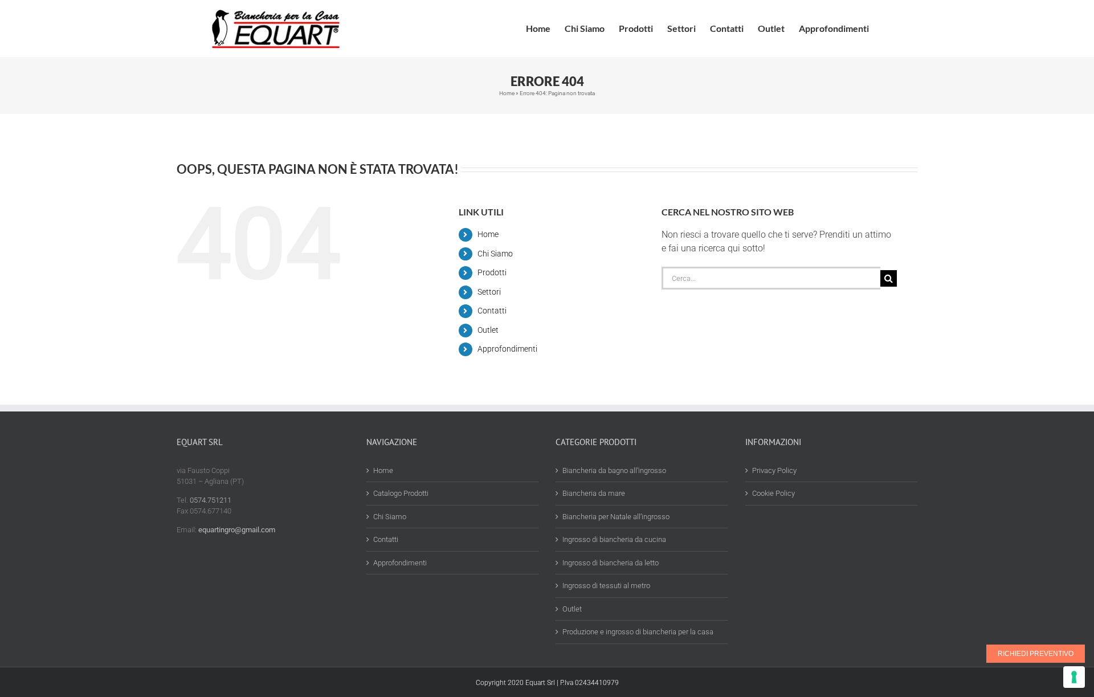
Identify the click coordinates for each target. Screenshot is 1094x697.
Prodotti (492, 272)
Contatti (492, 310)
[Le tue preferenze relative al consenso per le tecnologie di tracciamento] (1074, 677)
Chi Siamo (495, 253)
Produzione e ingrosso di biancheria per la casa (637, 631)
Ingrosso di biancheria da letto (610, 563)
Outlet (488, 330)
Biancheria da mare (593, 493)
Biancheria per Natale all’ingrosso (616, 516)
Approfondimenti (507, 348)
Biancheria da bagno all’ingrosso (614, 470)
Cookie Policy (773, 493)
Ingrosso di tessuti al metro (606, 585)
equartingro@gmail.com (236, 529)
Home (507, 93)
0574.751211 (210, 500)
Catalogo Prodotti (400, 493)
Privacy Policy (774, 470)
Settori (489, 291)
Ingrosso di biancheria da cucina (614, 539)
